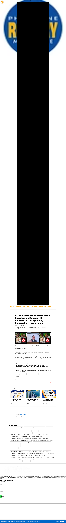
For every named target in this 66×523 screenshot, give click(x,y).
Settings (57, 521)
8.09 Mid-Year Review (24, 455)
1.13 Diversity (42, 430)
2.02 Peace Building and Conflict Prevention (18, 434)
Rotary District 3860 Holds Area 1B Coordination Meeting (16, 400)
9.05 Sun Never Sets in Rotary (16, 459)
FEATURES (19, 306)
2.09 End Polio (24, 440)
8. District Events (38, 451)
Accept (62, 521)
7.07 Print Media (22, 451)
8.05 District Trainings (31, 453)
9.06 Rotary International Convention (28, 459)
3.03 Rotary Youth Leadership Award (26, 442)
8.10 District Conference (33, 455)
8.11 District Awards (42, 455)
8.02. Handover (14, 453)
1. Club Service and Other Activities (17, 427)
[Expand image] (21, 338)
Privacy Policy (38, 521)
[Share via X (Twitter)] (17, 379)
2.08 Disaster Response (15, 440)
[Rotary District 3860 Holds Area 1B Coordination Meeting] (17, 394)
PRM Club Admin (2, 496)
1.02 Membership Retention (40, 427)
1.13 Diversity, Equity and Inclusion (16, 432)
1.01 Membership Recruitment (29, 427)
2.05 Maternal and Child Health (16, 438)
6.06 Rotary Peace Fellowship (45, 447)
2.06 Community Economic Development (30, 438)
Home (1, 484)
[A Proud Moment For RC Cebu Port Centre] (33, 394)
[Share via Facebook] (15, 379)
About (1, 486)
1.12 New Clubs (36, 430)
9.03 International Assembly (50, 457)
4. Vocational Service (47, 442)
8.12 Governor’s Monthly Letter (16, 457)
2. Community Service (27, 432)
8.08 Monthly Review (15, 455)
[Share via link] (22, 379)
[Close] (64, 521)
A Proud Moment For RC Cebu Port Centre (33, 400)
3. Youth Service (50, 440)
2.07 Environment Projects (43, 438)
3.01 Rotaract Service (15, 442)
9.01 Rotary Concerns (40, 457)
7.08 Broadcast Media (30, 451)
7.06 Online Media (14, 451)
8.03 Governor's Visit (22, 453)
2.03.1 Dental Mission (46, 434)
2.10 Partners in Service (32, 440)
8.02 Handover (46, 451)
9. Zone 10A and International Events (28, 457)
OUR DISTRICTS (42, 306)
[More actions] (50, 313)
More (49, 306)
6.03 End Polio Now (14, 447)
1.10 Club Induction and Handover (17, 430)
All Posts (12, 306)
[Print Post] (25, 379)
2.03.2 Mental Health (14, 436)
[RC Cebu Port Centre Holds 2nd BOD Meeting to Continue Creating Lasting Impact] (49, 394)
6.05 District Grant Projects (34, 447)
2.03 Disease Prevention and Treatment (34, 434)
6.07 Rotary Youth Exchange (16, 449)
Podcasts (1, 491)
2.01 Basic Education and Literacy (39, 432)
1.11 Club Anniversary (28, 430)
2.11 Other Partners (42, 440)
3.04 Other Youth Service (38, 442)
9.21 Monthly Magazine (40, 459)
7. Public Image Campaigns (26, 449)
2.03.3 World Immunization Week (25, 436)
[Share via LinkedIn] (20, 379)
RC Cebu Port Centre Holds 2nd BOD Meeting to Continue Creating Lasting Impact (48, 400)
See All (55, 388)
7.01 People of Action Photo (37, 449)
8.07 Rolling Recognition (50, 453)
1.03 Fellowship (49, 427)
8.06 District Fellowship (40, 453)
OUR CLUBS (34, 306)
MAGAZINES (26, 306)
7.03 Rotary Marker (47, 449)
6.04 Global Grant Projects (24, 447)
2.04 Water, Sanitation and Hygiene (38, 436)
